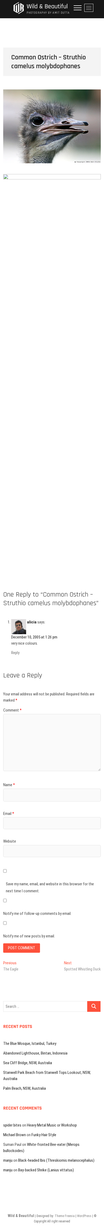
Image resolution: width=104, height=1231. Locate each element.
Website (9, 841)
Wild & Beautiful (47, 6)
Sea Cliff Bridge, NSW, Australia (27, 1062)
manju (8, 1160)
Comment (12, 710)
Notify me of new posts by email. (29, 936)
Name (9, 784)
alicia (32, 622)
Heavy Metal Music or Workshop (52, 1125)
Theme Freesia (65, 1216)
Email (8, 813)
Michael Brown (14, 1134)
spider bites (12, 1125)
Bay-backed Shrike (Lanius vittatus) (46, 1170)
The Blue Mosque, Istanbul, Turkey (29, 1043)
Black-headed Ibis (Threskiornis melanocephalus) (56, 1160)
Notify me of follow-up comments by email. (37, 913)
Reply (15, 652)
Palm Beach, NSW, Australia (24, 1088)
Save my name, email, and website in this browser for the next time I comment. (50, 887)
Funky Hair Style (43, 1134)
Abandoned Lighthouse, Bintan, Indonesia (35, 1053)
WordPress (84, 1216)
